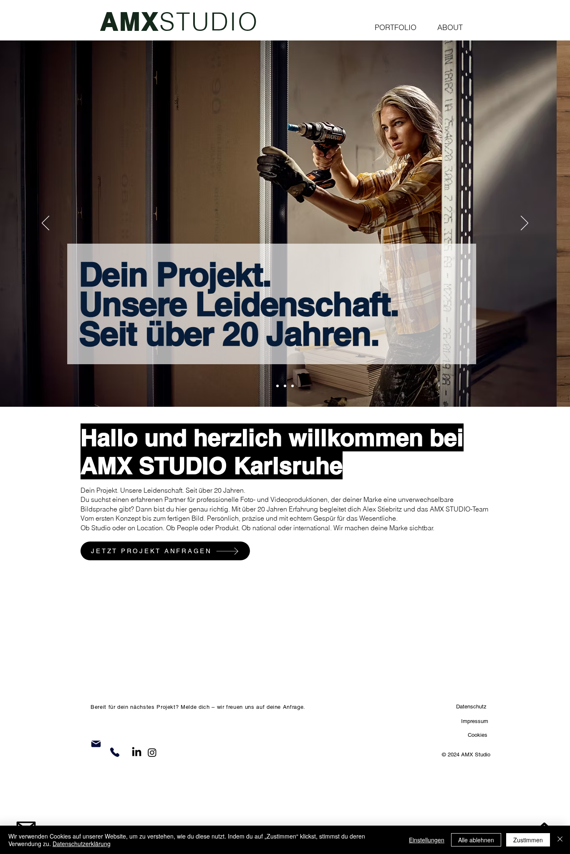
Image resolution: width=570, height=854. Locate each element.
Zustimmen (528, 840)
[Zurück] (45, 224)
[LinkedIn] (136, 752)
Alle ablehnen (476, 840)
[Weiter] (524, 224)
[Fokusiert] (277, 386)
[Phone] (114, 752)
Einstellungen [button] (426, 840)
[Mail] (96, 743)
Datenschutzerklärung (82, 843)
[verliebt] (285, 386)
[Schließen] (560, 839)
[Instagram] (152, 752)
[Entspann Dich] (292, 386)
